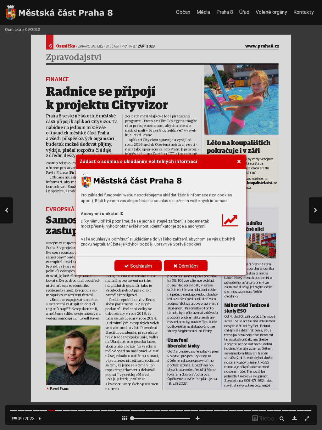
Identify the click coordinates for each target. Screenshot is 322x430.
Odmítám (187, 266)
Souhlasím (140, 266)
